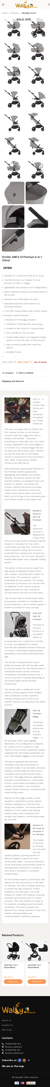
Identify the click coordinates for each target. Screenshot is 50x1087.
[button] (13, 981)
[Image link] (18, 1008)
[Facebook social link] (20, 1060)
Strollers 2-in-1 (29, 13)
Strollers (15, 13)
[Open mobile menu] (3, 4)
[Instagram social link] (24, 1060)
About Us (6, 1020)
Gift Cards (7, 1030)
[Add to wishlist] (22, 942)
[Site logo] (26, 4)
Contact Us (7, 1025)
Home (5, 13)
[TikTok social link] (29, 1060)
